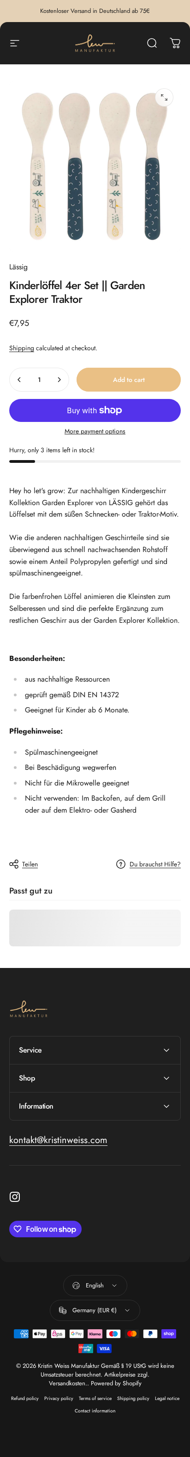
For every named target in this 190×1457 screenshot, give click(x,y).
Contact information (95, 1410)
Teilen (30, 864)
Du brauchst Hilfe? (155, 864)
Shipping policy (133, 1398)
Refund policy (25, 1398)
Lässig (18, 267)
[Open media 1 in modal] (164, 97)
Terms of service (95, 1398)
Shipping (21, 348)
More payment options (95, 431)
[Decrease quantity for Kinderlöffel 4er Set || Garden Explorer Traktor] (19, 379)
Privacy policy (58, 1398)
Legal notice (167, 1398)
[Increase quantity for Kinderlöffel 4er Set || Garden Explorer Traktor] (59, 379)
